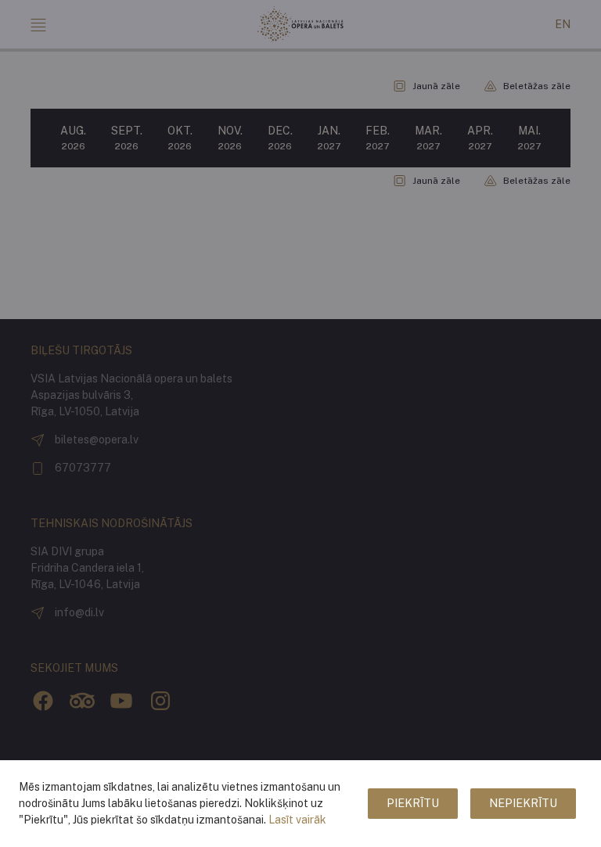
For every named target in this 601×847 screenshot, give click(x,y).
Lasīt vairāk (297, 819)
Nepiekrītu (523, 803)
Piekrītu (413, 803)
